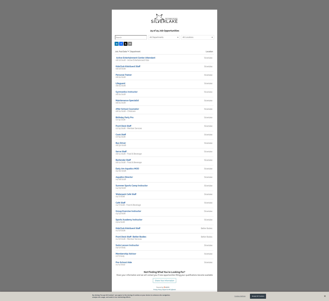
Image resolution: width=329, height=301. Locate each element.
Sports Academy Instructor (129, 219)
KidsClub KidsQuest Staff (128, 66)
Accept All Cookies (258, 296)
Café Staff (120, 202)
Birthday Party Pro (125, 117)
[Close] (325, 296)
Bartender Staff (123, 160)
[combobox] (164, 37)
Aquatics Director (124, 177)
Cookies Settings (240, 296)
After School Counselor (127, 109)
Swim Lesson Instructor (127, 245)
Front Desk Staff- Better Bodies (131, 237)
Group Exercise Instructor (128, 211)
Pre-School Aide (124, 262)
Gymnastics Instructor (127, 92)
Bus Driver (121, 143)
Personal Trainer (124, 75)
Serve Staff (121, 151)
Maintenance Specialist (127, 100)
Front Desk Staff (123, 126)
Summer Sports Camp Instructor (132, 185)
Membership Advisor (126, 254)
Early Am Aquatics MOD (127, 168)
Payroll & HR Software (169, 289)
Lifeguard (120, 83)
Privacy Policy (157, 289)
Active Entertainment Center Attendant (135, 58)
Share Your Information (164, 281)
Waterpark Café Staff (126, 194)
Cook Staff (121, 134)
